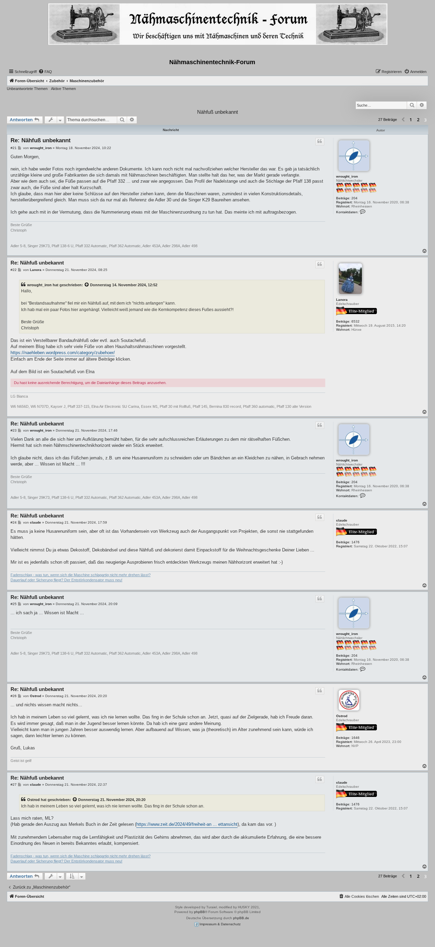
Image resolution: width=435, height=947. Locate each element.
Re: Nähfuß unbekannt (41, 140)
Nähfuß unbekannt (217, 112)
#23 (14, 430)
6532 (355, 321)
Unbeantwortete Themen (27, 89)
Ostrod (341, 716)
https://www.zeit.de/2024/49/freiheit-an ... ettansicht (187, 824)
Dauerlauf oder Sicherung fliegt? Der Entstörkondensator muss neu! (66, 580)
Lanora (342, 300)
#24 (14, 522)
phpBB (199, 912)
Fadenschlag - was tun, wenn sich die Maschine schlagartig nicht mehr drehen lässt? (81, 575)
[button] (403, 120)
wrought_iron (347, 176)
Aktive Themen (63, 89)
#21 (14, 148)
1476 (355, 542)
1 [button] (411, 119)
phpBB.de (241, 918)
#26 (14, 696)
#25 (14, 604)
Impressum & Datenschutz (219, 924)
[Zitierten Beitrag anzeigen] (87, 285)
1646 (355, 738)
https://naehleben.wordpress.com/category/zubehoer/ (63, 352)
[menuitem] (45, 72)
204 (354, 198)
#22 (14, 270)
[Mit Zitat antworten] (319, 141)
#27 (14, 784)
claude (341, 520)
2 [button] (418, 119)
